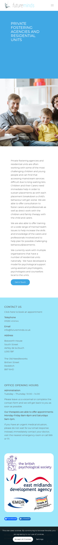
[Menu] (52, 5)
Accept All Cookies (23, 539)
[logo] (24, 5)
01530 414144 (11, 321)
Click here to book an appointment (23, 312)
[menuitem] (52, 5)
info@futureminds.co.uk (17, 330)
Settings (39, 539)
